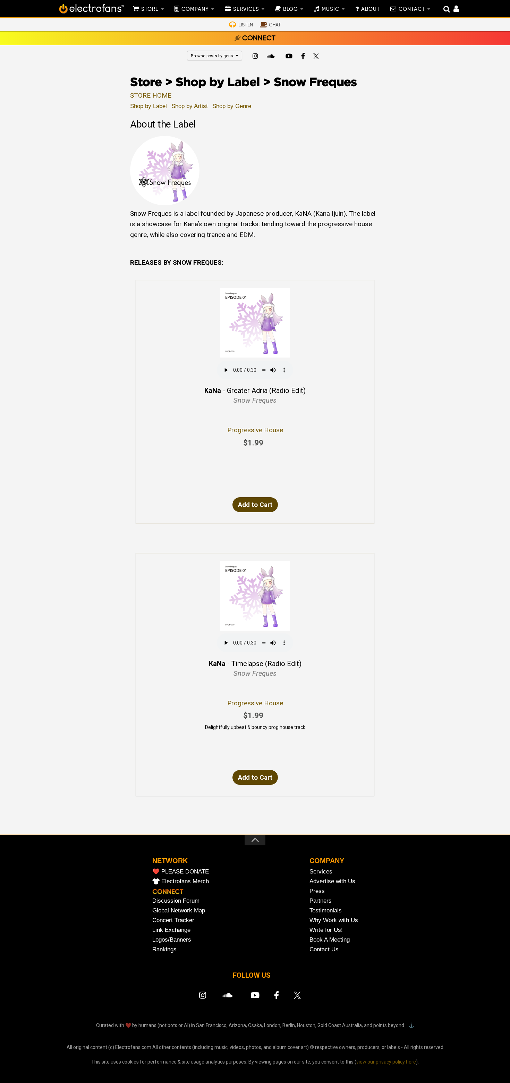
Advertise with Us (332, 881)
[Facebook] (303, 57)
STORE (150, 9)
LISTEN (245, 25)
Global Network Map (178, 910)
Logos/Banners (171, 939)
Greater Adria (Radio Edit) (266, 390)
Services (320, 871)
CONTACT (412, 9)
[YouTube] (289, 57)
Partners (320, 900)
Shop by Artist (189, 106)
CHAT (275, 25)
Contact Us (324, 949)
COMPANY (195, 9)
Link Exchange (171, 930)
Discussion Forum (175, 900)
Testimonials (325, 910)
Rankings (164, 949)
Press (317, 891)
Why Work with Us (333, 920)
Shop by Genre (231, 106)
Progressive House (255, 430)
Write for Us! (326, 930)
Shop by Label (148, 106)
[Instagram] (255, 57)
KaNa (212, 390)
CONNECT (258, 38)
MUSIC (330, 9)
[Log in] (452, 10)
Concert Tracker (173, 920)
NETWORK (170, 860)
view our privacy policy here (386, 1062)
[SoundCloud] (272, 57)
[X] (317, 57)
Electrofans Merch (185, 881)
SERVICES (246, 9)
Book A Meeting (329, 939)
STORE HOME (150, 95)
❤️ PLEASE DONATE (180, 871)
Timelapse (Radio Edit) (266, 663)
